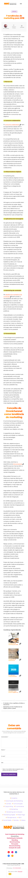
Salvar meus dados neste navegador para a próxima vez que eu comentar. (13, 769)
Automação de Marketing (14, 801)
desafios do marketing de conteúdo (12, 295)
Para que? (20, 871)
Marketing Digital (9, 815)
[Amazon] (12, 856)
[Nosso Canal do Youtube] (9, 852)
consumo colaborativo (12, 124)
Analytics (14, 798)
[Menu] (21, 4)
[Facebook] (9, 856)
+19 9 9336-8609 (17, 868)
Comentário (4, 737)
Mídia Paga (21, 815)
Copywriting (9, 806)
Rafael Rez (7, 28)
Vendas (16, 820)
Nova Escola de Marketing (11, 863)
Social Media (7, 820)
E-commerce (19, 806)
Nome (3, 749)
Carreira (8, 803)
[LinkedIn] (16, 852)
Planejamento (12, 817)
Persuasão (14, 844)
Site (2, 762)
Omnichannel (17, 464)
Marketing (14, 11)
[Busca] (2, 4)
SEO (20, 817)
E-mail (3, 756)
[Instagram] (12, 852)
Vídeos (23, 820)
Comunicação (18, 803)
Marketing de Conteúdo (14, 812)
